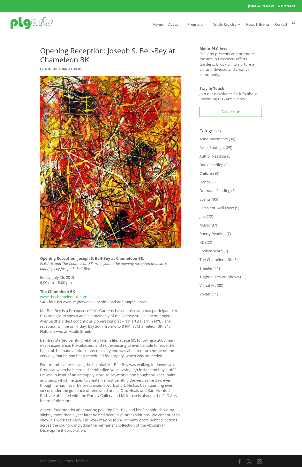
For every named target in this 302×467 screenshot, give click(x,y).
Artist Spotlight (212, 147)
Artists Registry (224, 25)
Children (206, 173)
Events (45, 69)
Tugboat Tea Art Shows (219, 276)
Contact (281, 25)
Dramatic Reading (214, 190)
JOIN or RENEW (261, 6)
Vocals (205, 294)
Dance (204, 182)
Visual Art (207, 285)
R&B (203, 242)
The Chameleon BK (67, 69)
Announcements (213, 138)
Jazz (202, 216)
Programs (195, 25)
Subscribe (230, 111)
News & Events (258, 25)
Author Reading (212, 156)
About (173, 25)
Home (158, 25)
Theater (206, 268)
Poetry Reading (212, 233)
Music (204, 225)
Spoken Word (211, 250)
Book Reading (211, 164)
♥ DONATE (287, 6)
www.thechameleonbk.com (63, 296)
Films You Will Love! (216, 207)
